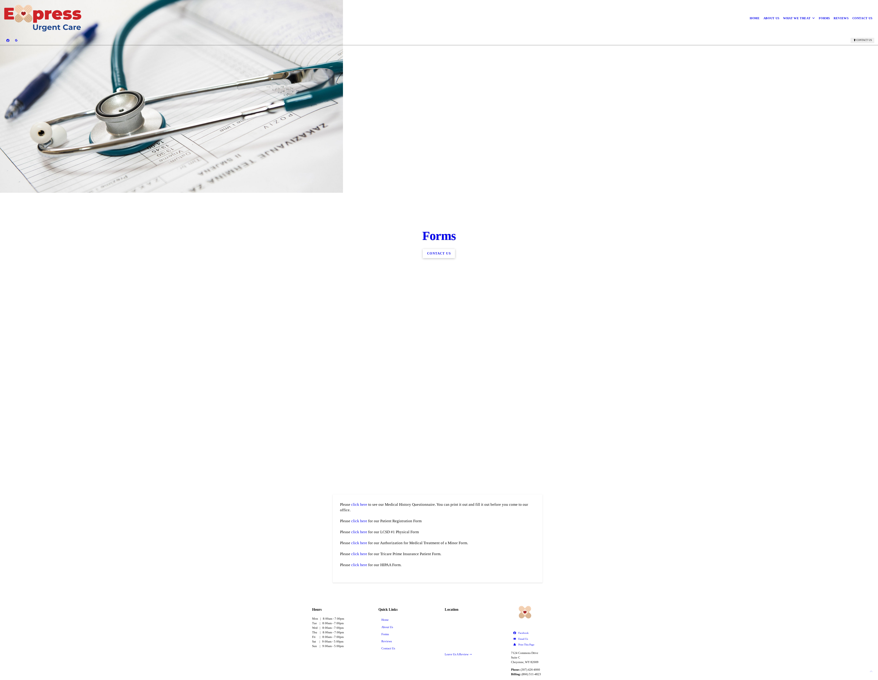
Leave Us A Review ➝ (458, 654)
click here (359, 504)
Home (755, 18)
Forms (824, 18)
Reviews (841, 18)
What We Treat (797, 18)
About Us (771, 18)
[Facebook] (8, 40)
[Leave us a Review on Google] (16, 40)
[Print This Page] (538, 645)
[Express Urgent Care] (43, 18)
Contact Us (862, 18)
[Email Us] (538, 639)
